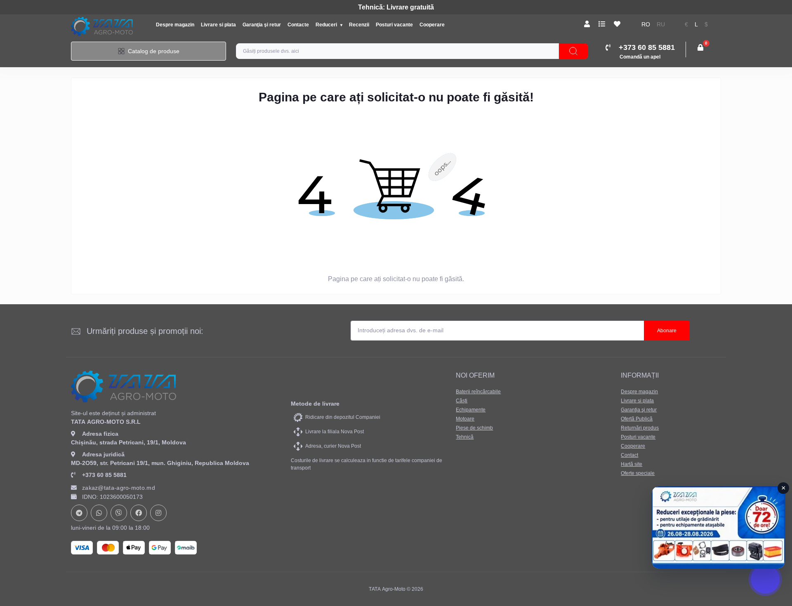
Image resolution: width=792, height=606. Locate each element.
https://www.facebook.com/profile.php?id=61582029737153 (138, 513)
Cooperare (432, 25)
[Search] (573, 51)
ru (661, 24)
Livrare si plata (218, 25)
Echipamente (471, 410)
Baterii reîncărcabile (478, 392)
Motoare (465, 419)
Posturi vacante (394, 25)
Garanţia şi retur (262, 25)
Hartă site (631, 464)
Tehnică (465, 437)
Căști (461, 401)
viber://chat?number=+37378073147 (119, 513)
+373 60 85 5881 (104, 475)
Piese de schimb (474, 428)
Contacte (298, 25)
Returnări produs (640, 428)
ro (645, 24)
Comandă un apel (640, 57)
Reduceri (327, 25)
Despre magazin (175, 25)
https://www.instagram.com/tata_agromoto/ (158, 513)
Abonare (666, 331)
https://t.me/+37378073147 (79, 513)
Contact (629, 455)
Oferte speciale (638, 473)
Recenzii (359, 25)
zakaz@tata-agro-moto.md (118, 487)
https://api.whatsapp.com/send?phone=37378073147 (99, 513)
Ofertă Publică (637, 419)
